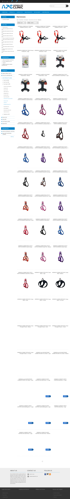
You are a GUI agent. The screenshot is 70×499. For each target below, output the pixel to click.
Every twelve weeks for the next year (8, 47)
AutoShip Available (47, 396)
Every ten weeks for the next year (7, 45)
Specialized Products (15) (7, 104)
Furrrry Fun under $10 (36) (7, 75)
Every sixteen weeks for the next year (8, 52)
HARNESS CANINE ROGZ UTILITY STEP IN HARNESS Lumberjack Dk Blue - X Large (25, 147)
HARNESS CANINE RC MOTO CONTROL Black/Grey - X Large (60, 380)
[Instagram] (48, 474)
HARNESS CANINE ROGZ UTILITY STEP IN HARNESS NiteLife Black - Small (25, 171)
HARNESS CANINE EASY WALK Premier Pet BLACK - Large (25, 51)
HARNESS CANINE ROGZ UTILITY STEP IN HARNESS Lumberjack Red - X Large (60, 147)
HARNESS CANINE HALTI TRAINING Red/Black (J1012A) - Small (25, 27)
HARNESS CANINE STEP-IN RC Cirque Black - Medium (60, 273)
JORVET (4, 62)
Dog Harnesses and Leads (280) (8, 98)
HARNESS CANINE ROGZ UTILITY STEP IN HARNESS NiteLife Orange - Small (25, 196)
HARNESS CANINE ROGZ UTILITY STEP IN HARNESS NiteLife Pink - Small (43, 196)
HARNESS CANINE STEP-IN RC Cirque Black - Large (43, 273)
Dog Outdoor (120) (6, 106)
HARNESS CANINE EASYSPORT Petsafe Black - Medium (25, 75)
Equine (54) (5, 123)
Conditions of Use (5, 497)
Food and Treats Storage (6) (7, 86)
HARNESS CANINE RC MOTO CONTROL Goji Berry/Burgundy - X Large (25, 406)
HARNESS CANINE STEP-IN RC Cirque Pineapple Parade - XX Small (25, 353)
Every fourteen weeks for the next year (7, 49)
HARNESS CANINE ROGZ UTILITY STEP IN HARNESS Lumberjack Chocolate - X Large (60, 123)
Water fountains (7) (6, 91)
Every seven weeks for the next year (8, 40)
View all (12, 136)
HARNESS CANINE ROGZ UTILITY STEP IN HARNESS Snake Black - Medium (43, 220)
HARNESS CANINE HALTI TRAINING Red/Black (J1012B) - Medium (42, 27)
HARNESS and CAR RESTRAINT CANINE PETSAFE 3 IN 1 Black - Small (25, 380)
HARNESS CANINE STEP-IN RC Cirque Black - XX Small (60, 300)
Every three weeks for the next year (7, 31)
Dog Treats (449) (6, 82)
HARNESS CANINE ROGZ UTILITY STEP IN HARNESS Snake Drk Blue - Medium (60, 220)
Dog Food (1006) (6, 80)
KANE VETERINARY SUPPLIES (8, 131)
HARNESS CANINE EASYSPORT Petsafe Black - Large (60, 51)
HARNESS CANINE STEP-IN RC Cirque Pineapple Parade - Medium (25, 326)
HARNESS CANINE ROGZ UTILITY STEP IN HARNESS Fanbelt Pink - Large (43, 99)
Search (67, 6)
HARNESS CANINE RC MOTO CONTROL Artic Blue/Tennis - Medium (42, 433)
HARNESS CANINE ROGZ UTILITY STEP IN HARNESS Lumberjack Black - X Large (43, 123)
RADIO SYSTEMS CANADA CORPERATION (7, 65)
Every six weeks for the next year (8, 38)
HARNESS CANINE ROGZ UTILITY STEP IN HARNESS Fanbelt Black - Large (60, 75)
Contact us (55, 497)
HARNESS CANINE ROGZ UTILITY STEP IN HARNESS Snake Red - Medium (25, 273)
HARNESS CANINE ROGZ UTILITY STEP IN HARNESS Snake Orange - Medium (25, 246)
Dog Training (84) (6, 108)
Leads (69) (5, 102)
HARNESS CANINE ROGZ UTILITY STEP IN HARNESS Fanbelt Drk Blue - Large (25, 99)
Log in (9, 1)
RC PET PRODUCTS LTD (7, 61)
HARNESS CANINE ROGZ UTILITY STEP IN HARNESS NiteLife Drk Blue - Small (60, 172)
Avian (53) (4, 119)
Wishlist (14, 1)
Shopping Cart (20, 1)
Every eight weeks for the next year (7, 42)
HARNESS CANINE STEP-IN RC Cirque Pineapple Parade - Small (43, 326)
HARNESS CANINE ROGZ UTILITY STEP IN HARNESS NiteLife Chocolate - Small (43, 172)
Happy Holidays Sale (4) (7, 73)
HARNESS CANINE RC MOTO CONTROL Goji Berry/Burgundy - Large (42, 406)
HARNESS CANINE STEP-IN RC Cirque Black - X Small (43, 300)
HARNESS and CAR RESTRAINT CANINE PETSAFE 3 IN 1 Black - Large (43, 353)
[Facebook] (45, 474)
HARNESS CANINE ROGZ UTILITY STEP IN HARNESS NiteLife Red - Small (25, 220)
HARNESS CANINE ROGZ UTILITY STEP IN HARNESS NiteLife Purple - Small (60, 196)
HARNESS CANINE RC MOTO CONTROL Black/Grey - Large (60, 406)
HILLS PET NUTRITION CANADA (7, 134)
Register (5, 1)
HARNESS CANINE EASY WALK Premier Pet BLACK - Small (43, 51)
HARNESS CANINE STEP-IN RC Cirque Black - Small (25, 300)
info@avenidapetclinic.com (34, 476)
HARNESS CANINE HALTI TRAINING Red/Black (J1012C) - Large (60, 27)
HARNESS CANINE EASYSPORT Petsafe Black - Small (43, 75)
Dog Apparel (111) (6, 93)
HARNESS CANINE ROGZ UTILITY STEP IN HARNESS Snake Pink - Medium (43, 246)
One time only (5, 27)
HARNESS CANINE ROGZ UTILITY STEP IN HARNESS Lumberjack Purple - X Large (43, 147)
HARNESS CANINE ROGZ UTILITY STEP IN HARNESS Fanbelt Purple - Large (60, 99)
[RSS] (50, 474)
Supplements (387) (7, 114)
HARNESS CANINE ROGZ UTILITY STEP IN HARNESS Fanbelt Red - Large (25, 123)
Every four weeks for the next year (7, 34)
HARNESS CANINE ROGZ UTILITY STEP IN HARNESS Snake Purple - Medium (60, 246)
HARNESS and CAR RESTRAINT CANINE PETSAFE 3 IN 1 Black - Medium (60, 353)
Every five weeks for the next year (7, 36)
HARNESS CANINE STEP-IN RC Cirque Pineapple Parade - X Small (60, 326)
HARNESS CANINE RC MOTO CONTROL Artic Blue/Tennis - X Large (42, 380)
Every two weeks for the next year (7, 29)
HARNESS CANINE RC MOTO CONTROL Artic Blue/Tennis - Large (25, 433)
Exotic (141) (5, 117)
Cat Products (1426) (6, 121)
